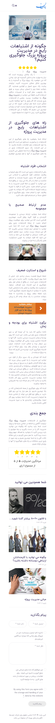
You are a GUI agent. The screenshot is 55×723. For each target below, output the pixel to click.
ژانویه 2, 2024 (41, 603)
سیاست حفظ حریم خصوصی (28, 681)
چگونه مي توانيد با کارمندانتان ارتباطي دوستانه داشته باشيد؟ (29, 559)
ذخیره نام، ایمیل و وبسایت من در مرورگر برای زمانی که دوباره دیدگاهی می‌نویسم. (28, 636)
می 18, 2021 (42, 564)
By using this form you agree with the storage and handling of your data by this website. (28, 692)
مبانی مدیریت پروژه (35, 599)
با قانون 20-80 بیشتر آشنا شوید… (27, 518)
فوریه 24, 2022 (41, 522)
